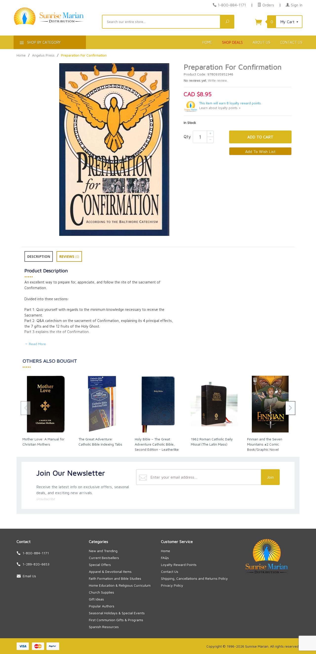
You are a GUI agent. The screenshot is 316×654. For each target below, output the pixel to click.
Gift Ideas (96, 599)
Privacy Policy (172, 585)
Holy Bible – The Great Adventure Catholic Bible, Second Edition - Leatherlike (157, 444)
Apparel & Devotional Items (110, 571)
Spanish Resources (104, 627)
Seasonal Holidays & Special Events (117, 613)
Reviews (69, 256)
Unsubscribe (45, 499)
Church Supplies (101, 592)
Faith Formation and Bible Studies (115, 578)
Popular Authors (101, 606)
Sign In (296, 5)
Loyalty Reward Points (179, 564)
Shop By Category (43, 42)
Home (207, 42)
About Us (261, 42)
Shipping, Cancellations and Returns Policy (194, 578)
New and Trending (103, 551)
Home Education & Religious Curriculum (120, 585)
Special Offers (100, 564)
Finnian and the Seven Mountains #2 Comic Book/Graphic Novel (264, 444)
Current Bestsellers (104, 558)
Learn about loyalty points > (220, 108)
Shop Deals (232, 42)
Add (260, 137)
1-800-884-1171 (232, 5)
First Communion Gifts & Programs (116, 620)
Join (270, 477)
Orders (267, 5)
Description (38, 256)
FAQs (165, 558)
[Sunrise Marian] (55, 24)
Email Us (29, 576)
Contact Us (291, 42)
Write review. (218, 80)
